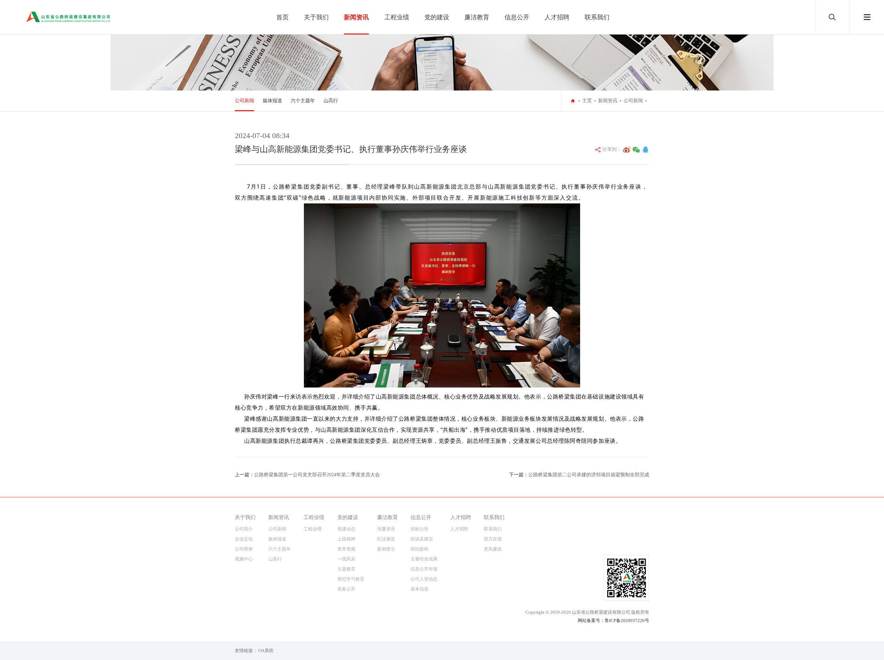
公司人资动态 (424, 579)
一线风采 (346, 559)
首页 (282, 17)
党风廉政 (493, 549)
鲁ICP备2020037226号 (627, 620)
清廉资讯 (386, 529)
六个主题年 (303, 100)
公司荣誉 (244, 549)
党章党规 (346, 549)
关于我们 (316, 17)
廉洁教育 (476, 17)
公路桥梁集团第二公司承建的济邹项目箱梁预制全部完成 (588, 474)
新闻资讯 (356, 17)
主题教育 (346, 569)
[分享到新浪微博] (627, 149)
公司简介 (244, 529)
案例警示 (386, 549)
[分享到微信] (636, 149)
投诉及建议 (422, 539)
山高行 (331, 100)
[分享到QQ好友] (645, 149)
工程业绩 (396, 17)
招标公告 (420, 529)
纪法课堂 (386, 539)
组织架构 (420, 549)
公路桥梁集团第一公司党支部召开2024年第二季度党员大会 (317, 474)
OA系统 (265, 650)
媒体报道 (272, 100)
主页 (587, 100)
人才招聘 (557, 17)
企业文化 (244, 539)
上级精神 (346, 539)
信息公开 (517, 17)
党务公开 (346, 589)
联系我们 (597, 17)
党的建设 (436, 17)
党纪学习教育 (350, 579)
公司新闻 (244, 100)
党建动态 (346, 529)
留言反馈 (493, 539)
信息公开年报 (424, 569)
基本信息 (420, 589)
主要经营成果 (424, 559)
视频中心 (244, 559)
